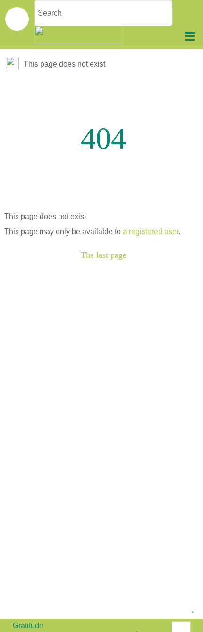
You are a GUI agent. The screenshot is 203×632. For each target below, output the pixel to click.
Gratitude (28, 626)
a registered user (150, 232)
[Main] (13, 64)
